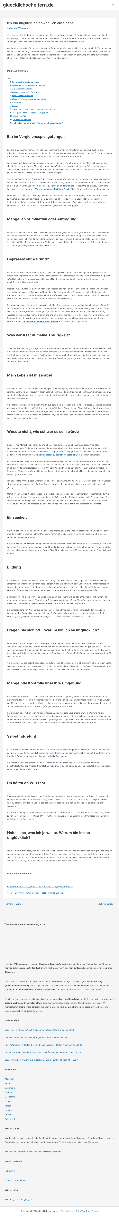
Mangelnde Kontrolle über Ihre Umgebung (30, 113)
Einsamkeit (16, 102)
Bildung (15, 106)
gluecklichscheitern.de (28, 5)
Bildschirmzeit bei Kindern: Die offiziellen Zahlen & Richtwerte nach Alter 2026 (41, 1060)
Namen (8, 1110)
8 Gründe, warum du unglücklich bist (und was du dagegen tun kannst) (40, 886)
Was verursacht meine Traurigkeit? (27, 92)
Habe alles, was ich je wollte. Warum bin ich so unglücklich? (38, 123)
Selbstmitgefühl (19, 116)
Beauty (8, 1083)
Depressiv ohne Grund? (22, 89)
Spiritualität (10, 1119)
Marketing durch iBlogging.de (18, 1199)
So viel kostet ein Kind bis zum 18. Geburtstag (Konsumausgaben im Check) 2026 (43, 1052)
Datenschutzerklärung (15, 1180)
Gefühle (8, 1092)
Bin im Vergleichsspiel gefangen (25, 82)
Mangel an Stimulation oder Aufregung (28, 85)
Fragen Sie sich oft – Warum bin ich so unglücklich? (33, 109)
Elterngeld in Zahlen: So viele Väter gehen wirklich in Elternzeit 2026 (36, 1037)
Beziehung (10, 1088)
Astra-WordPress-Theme (87, 1211)
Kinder (8, 1106)
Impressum (10, 1171)
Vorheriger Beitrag (12, 904)
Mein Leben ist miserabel (22, 96)
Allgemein (12, 28)
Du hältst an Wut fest (22, 120)
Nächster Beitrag (107, 904)
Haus (7, 1101)
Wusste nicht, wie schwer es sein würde (29, 99)
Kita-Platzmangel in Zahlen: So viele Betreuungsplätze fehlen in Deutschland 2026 (43, 1045)
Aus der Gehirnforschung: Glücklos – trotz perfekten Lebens (35, 893)
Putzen (8, 1114)
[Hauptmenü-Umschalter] (113, 5)
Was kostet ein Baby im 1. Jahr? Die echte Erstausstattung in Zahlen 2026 (39, 1030)
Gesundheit (10, 1097)
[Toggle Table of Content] (9, 78)
